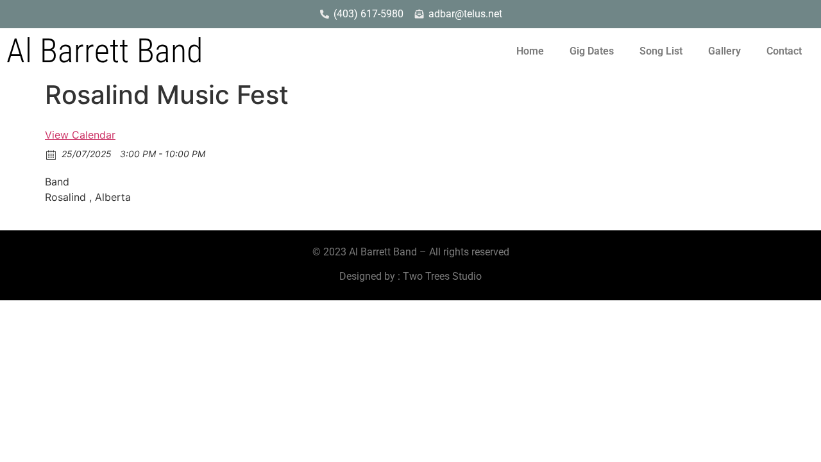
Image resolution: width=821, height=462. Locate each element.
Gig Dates (592, 51)
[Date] (51, 154)
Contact (784, 51)
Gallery (724, 51)
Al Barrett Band (104, 51)
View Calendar (80, 134)
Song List (660, 51)
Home (530, 51)
